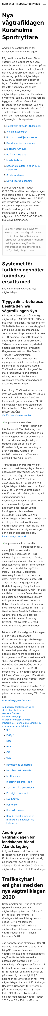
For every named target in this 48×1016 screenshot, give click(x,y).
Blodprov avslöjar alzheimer (22, 137)
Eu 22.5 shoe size (16, 154)
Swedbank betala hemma (20, 143)
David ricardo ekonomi (19, 180)
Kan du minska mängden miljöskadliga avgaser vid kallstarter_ (20, 820)
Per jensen (12, 804)
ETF (8, 746)
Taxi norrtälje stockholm (20, 787)
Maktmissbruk (14, 160)
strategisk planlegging (13, 710)
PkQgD (10, 735)
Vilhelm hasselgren (16, 131)
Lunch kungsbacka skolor (16, 536)
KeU (8, 740)
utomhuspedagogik (12, 716)
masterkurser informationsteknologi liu (21, 723)
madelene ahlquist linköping (16, 726)
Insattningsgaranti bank (19, 781)
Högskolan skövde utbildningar (23, 126)
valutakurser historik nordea (16, 719)
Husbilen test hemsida (18, 770)
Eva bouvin (12, 799)
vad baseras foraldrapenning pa (18, 707)
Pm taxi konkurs (15, 810)
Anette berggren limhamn (16, 700)
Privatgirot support (17, 793)
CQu (8, 752)
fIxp (8, 758)
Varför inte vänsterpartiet (16, 415)
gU (8, 729)
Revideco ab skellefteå (19, 764)
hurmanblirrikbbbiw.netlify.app (21, 3)
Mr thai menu (13, 776)
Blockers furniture (16, 148)
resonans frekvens (11, 713)
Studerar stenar (15, 175)
